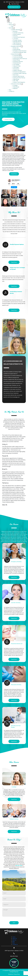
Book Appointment (14, 7)
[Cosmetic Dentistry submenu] (21, 30)
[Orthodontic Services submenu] (22, 84)
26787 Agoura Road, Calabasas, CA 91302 (15, 2)
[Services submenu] (14, 28)
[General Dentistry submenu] (20, 54)
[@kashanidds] (9, 180)
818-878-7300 (15, 4)
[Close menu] (8, 21)
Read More (14, 173)
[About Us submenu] (14, 25)
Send (14, 922)
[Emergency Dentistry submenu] (22, 46)
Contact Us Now (8, 119)
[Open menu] (8, 19)
